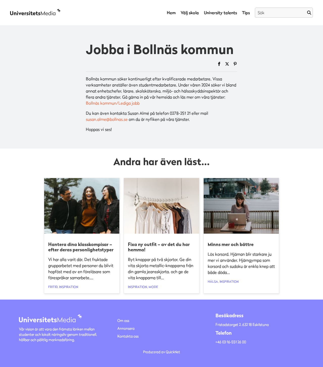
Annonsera (125, 328)
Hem (171, 12)
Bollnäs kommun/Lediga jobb (113, 103)
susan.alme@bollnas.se (107, 119)
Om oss (123, 320)
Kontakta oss (128, 336)
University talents (220, 12)
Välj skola (190, 12)
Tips (246, 12)
